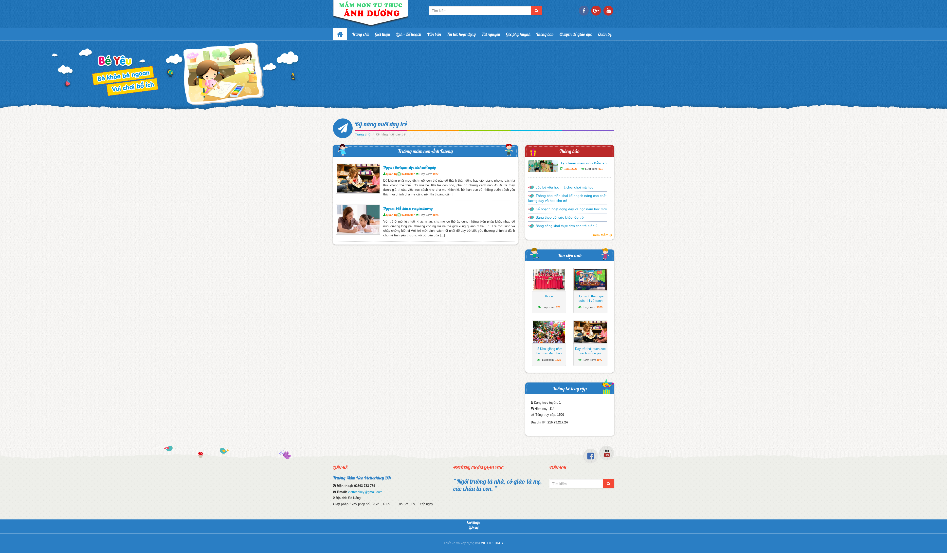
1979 (599, 307)
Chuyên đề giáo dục (576, 34)
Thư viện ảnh (570, 255)
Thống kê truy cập (570, 388)
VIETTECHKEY (492, 543)
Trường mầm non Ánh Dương (425, 151)
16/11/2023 (570, 168)
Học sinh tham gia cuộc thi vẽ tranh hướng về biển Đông (590, 300)
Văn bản (434, 34)
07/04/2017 (408, 173)
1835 (558, 359)
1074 (435, 214)
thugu (549, 296)
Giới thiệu (382, 34)
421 (600, 168)
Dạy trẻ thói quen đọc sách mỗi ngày (409, 167)
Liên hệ (473, 527)
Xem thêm (601, 235)
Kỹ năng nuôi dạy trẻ (381, 124)
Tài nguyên (491, 34)
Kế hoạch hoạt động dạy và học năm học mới (571, 209)
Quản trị (605, 34)
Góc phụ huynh (518, 34)
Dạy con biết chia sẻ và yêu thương (408, 208)
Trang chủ (360, 34)
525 (558, 307)
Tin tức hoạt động (461, 34)
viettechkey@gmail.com (365, 492)
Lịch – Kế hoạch (408, 34)
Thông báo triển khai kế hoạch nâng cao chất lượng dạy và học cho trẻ (567, 198)
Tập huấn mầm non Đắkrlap (583, 163)
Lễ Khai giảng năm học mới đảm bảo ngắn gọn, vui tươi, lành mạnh (549, 355)
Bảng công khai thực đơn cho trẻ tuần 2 (567, 226)
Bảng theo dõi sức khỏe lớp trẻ (560, 217)
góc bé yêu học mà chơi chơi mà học (564, 187)
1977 (435, 173)
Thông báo (545, 34)
